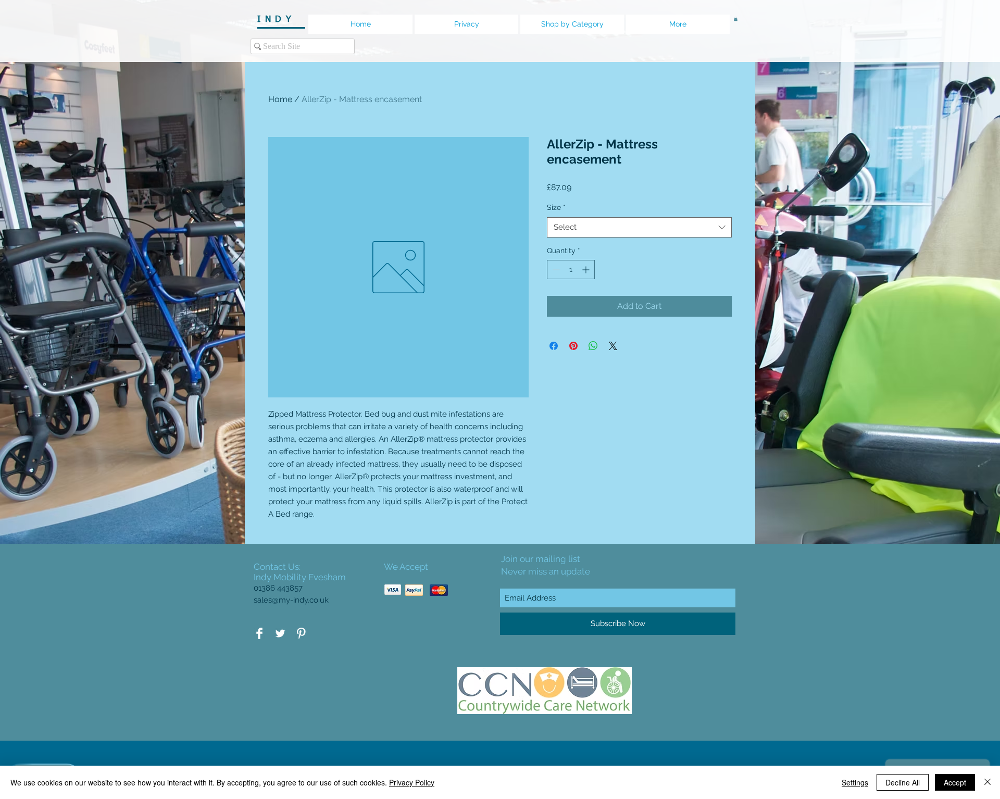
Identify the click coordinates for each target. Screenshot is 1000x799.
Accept (955, 782)
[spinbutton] (570, 269)
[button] (736, 19)
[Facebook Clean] (259, 633)
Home (280, 99)
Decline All (902, 782)
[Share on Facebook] (553, 346)
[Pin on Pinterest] (573, 346)
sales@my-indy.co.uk (291, 600)
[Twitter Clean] (280, 633)
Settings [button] (855, 782)
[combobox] (639, 227)
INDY (280, 19)
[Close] (987, 782)
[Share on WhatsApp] (593, 346)
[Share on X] (613, 346)
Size (556, 207)
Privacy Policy (411, 782)
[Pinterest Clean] (301, 633)
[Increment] (586, 269)
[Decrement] (554, 269)
